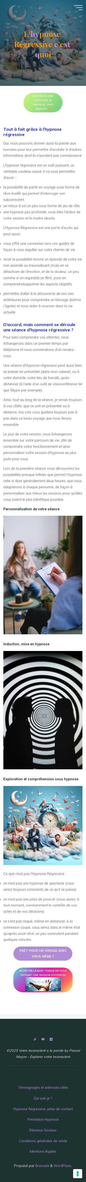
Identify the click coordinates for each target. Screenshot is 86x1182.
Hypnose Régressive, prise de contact (43, 1109)
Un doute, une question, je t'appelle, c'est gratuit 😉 (43, 102)
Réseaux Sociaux (43, 1130)
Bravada (41, 1166)
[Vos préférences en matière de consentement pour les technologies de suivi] (77, 1173)
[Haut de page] (43, 1025)
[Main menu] (78, 7)
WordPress (62, 1166)
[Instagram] (51, 1039)
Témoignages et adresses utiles (43, 1087)
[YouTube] (43, 1039)
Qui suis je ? (43, 1098)
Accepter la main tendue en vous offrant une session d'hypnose (43, 973)
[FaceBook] (35, 1039)
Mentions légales (43, 1151)
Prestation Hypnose (43, 1119)
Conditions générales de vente (43, 1141)
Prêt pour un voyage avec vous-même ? (43, 953)
